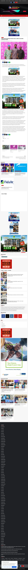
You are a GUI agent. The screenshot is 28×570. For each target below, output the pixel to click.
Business (6, 558)
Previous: (7, 157)
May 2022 (2, 510)
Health (6, 308)
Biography (3, 558)
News (7, 273)
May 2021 (2, 528)
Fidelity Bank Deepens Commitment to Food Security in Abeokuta (9, 552)
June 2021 (2, 526)
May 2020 (2, 541)
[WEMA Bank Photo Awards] (6, 147)
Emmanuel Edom (17, 175)
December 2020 (3, 533)
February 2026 (3, 436)
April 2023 (2, 492)
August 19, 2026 (20, 405)
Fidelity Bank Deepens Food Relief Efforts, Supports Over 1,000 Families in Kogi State (20, 389)
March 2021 (2, 531)
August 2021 (2, 523)
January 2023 (3, 497)
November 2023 (3, 480)
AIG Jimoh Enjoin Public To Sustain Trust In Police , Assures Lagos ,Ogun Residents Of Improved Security (15, 301)
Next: (21, 157)
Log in (2, 322)
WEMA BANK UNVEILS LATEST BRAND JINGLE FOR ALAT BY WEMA (13, 150)
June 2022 (2, 508)
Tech (10, 310)
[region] (9, 565)
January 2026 (3, 438)
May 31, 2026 (7, 189)
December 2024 (3, 459)
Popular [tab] (5, 270)
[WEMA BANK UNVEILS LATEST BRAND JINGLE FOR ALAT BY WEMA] (14, 147)
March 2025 (2, 454)
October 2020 (3, 536)
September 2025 (3, 444)
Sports (8, 310)
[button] (1, 16)
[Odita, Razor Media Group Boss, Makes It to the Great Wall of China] (4, 287)
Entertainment (16, 558)
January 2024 (3, 477)
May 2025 (2, 451)
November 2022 (3, 500)
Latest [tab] (2, 270)
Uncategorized (8, 280)
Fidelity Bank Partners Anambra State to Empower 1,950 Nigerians (7, 173)
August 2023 (2, 485)
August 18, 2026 (7, 419)
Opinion (23, 308)
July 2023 (2, 487)
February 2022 (3, 515)
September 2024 (3, 464)
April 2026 (2, 433)
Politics (2, 310)
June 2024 (2, 469)
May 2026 (2, 431)
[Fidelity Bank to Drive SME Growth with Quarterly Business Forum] (7, 182)
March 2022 (2, 513)
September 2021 (3, 521)
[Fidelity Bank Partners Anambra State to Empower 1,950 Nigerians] (7, 168)
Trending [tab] (9, 270)
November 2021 (3, 518)
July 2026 (2, 428)
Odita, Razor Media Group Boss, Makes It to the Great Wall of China (9, 550)
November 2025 (3, 441)
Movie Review (16, 308)
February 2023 (3, 495)
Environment (20, 558)
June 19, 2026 (20, 175)
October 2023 (3, 482)
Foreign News (3, 308)
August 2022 (2, 505)
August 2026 (2, 426)
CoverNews (19, 568)
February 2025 (3, 456)
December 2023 (3, 479)
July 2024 (2, 467)
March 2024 (2, 474)
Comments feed (3, 325)
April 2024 (2, 472)
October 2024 (3, 462)
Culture (12, 558)
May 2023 (2, 490)
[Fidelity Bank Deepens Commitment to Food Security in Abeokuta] (4, 294)
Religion (5, 310)
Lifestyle (13, 308)
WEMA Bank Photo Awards (5, 149)
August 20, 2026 (7, 405)
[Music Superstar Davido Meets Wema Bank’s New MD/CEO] (21, 147)
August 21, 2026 (7, 392)
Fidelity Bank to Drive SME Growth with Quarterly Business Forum (6, 188)
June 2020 (2, 539)
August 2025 (2, 446)
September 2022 (3, 503)
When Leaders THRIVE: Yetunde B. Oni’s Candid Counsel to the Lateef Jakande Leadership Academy (20, 174)
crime (9, 558)
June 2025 (2, 449)
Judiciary (9, 308)
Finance (2, 37)
